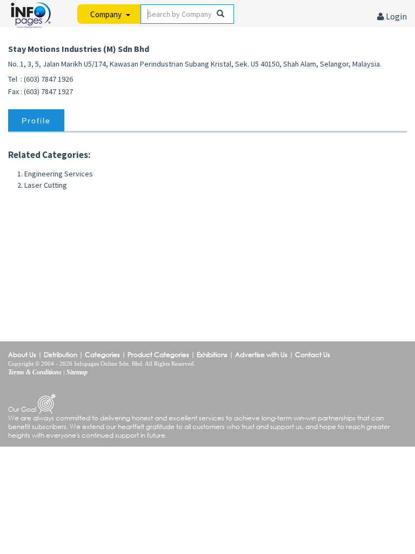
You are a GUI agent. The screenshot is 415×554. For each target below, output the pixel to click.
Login (395, 16)
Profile (36, 120)
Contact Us (312, 354)
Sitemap (77, 372)
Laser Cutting (45, 185)
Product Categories (158, 354)
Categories (102, 354)
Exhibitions (212, 354)
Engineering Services (58, 174)
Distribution (60, 354)
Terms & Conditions (35, 372)
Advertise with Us (261, 354)
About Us (22, 354)
